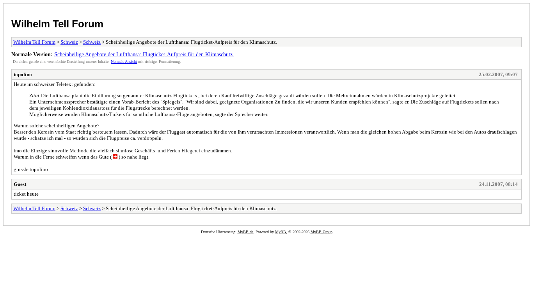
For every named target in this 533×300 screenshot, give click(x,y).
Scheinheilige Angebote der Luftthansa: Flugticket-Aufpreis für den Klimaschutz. (144, 54)
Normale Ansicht (124, 61)
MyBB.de (245, 232)
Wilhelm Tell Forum (57, 24)
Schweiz (69, 42)
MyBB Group (321, 232)
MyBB (280, 232)
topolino (23, 74)
